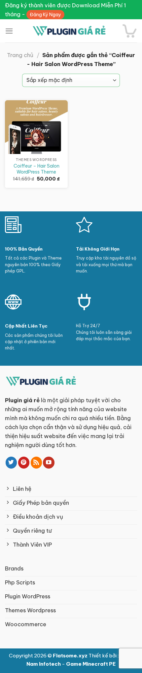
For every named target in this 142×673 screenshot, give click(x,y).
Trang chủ (20, 54)
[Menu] (9, 31)
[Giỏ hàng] (129, 31)
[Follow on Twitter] (11, 462)
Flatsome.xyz (71, 655)
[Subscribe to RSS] (36, 462)
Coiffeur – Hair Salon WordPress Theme (36, 169)
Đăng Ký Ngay (45, 15)
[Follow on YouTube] (48, 462)
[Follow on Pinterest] (24, 462)
